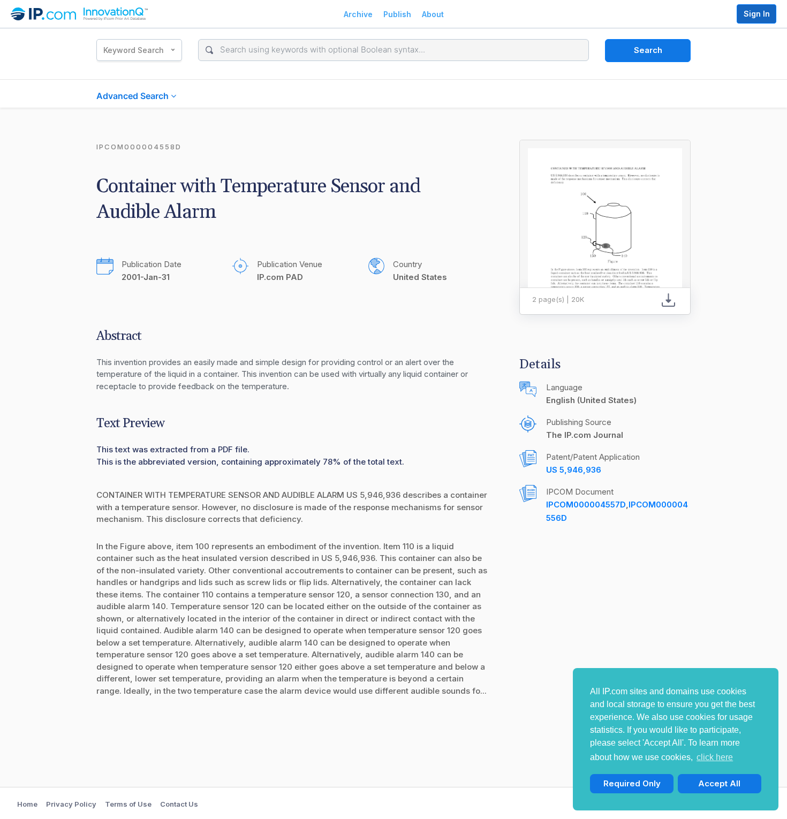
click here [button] (715, 757)
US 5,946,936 (573, 470)
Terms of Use (128, 804)
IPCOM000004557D (586, 504)
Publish (397, 14)
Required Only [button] (632, 783)
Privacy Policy (71, 804)
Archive (358, 14)
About (433, 14)
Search (648, 50)
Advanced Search (133, 95)
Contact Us (179, 804)
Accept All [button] (719, 783)
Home (27, 804)
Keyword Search (133, 50)
